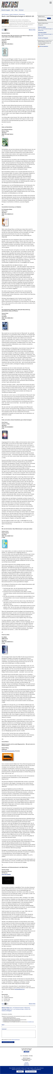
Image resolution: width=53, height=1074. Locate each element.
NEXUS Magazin (5, 14)
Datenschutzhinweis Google (42, 20)
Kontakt (26, 1062)
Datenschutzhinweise (16, 1039)
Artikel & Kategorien (14, 14)
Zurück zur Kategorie (7, 1010)
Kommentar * (4, 1029)
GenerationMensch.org (19, 989)
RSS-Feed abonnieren (43, 46)
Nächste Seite (32, 29)
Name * (3, 1024)
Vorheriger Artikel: (16, 1009)
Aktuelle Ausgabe (5, 10)
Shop (16, 10)
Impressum (26, 1063)
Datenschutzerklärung (36, 1069)
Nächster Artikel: (16, 1007)
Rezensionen (22, 14)
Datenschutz (26, 1065)
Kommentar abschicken (8, 1042)
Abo (12, 10)
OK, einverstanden (30, 1071)
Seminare (21, 10)
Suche (49, 18)
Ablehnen (20, 1071)
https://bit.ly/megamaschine (8, 750)
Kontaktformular (31, 1021)
